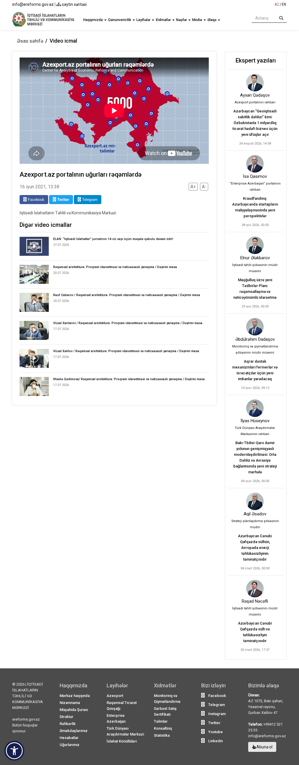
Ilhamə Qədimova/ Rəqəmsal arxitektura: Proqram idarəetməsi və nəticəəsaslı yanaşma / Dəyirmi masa (129, 379)
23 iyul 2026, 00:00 (255, 306)
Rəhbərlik (68, 723)
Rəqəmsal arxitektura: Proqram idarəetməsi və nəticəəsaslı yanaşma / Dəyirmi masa (115, 267)
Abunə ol (263, 747)
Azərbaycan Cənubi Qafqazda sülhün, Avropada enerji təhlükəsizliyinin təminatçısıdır (255, 547)
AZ (276, 4)
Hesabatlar (69, 738)
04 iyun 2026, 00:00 (255, 481)
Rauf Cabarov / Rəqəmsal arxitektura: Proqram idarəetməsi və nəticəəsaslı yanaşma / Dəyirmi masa (126, 295)
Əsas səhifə (30, 41)
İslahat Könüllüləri (122, 741)
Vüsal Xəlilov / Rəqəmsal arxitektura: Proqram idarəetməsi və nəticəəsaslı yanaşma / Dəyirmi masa (126, 351)
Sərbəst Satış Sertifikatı (165, 711)
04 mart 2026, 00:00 (255, 568)
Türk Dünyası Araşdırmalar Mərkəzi (125, 731)
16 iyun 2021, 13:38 (39, 186)
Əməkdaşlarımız (74, 731)
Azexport (115, 695)
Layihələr (143, 20)
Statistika (162, 735)
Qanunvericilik (120, 20)
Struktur (66, 716)
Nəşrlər (182, 20)
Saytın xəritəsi (74, 4)
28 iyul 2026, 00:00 (255, 225)
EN (284, 4)
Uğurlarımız (69, 745)
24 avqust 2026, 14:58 (255, 143)
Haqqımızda (93, 20)
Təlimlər (161, 721)
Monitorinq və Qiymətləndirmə (167, 698)
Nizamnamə (70, 702)
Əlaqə (212, 20)
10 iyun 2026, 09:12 (255, 388)
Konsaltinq (163, 728)
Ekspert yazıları (256, 60)
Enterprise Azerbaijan (116, 718)
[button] (14, 750)
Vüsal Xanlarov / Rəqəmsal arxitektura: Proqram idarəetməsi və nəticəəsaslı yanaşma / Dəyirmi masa (127, 323)
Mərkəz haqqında (75, 695)
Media (197, 20)
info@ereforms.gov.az (33, 4)
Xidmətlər (164, 20)
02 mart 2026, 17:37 (255, 650)
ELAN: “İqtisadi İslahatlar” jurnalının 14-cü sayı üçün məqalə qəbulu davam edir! (113, 239)
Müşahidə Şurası (74, 709)
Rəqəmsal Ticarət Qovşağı (122, 705)
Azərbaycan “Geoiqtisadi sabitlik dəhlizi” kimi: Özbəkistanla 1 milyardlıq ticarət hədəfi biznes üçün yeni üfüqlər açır (254, 123)
